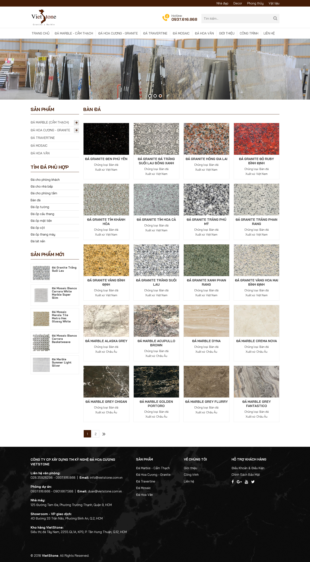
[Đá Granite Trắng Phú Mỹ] (206, 199)
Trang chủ (40, 33)
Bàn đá (35, 200)
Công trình (249, 33)
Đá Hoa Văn (204, 33)
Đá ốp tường (40, 207)
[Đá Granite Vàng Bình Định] (106, 260)
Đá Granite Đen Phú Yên (106, 159)
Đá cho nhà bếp (42, 186)
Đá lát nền (38, 241)
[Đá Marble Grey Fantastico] (256, 381)
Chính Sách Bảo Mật (246, 475)
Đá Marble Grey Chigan (106, 402)
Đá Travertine (155, 33)
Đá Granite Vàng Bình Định (106, 282)
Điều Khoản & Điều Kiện (248, 468)
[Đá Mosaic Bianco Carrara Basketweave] (41, 342)
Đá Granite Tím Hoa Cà (156, 220)
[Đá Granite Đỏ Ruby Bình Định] (256, 139)
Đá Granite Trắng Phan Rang (256, 222)
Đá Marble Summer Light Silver (61, 362)
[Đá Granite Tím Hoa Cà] (156, 199)
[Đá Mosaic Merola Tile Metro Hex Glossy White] (41, 319)
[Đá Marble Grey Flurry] (206, 381)
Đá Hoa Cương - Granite (118, 33)
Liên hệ (269, 33)
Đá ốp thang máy (43, 234)
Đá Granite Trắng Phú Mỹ (206, 222)
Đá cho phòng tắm (44, 193)
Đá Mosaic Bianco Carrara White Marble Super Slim (64, 292)
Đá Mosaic (181, 33)
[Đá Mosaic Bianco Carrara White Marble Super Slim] (41, 295)
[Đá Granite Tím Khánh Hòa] (106, 199)
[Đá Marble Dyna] (206, 321)
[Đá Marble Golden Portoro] (156, 381)
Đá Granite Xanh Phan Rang (206, 282)
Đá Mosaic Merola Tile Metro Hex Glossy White (61, 316)
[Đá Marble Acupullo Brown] (156, 321)
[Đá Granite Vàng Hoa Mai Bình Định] (256, 260)
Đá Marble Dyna (206, 341)
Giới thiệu (227, 33)
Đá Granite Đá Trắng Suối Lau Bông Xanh (156, 161)
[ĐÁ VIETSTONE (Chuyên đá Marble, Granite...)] (44, 17)
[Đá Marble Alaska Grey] (106, 321)
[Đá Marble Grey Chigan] (106, 381)
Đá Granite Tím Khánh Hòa (106, 222)
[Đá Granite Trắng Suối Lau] (156, 260)
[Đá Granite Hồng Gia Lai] (206, 139)
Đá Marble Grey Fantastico (256, 404)
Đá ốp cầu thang (42, 214)
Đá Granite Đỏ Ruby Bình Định (256, 161)
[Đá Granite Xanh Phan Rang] (206, 260)
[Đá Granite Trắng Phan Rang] (256, 199)
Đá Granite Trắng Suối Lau (156, 282)
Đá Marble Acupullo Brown (156, 343)
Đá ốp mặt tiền (41, 221)
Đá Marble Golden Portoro (156, 404)
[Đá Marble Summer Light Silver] (41, 364)
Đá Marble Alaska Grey (106, 341)
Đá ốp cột (38, 228)
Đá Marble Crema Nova (256, 341)
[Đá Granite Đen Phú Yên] (106, 139)
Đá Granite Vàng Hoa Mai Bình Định (256, 282)
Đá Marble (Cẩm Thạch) (50, 122)
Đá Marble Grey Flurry (206, 402)
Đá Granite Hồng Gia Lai (206, 159)
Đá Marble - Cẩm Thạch (74, 33)
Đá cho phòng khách (45, 180)
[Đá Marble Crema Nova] (256, 321)
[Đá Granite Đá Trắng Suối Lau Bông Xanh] (156, 139)
